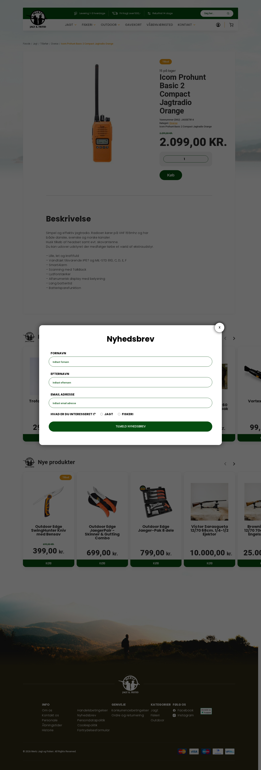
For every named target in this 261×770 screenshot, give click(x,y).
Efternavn (60, 374)
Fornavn (58, 353)
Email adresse (63, 394)
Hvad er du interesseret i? (73, 414)
